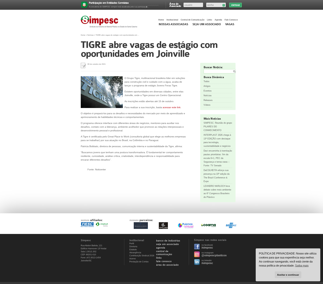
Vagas (229, 24)
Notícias (90, 35)
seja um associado (167, 244)
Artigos (207, 86)
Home (161, 20)
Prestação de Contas (139, 261)
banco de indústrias (168, 240)
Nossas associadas (173, 24)
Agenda (218, 20)
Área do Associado (175, 4)
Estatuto (133, 249)
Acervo (132, 258)
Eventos (208, 91)
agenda (160, 247)
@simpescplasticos (214, 255)
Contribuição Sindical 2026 (141, 255)
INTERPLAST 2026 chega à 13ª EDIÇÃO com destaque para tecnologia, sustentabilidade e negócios (217, 140)
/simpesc (207, 247)
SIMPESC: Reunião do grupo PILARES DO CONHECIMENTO (218, 127)
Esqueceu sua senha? (223, 5)
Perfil (131, 243)
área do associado (167, 265)
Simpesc (110, 21)
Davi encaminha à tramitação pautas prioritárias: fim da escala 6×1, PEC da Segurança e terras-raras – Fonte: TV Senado (218, 158)
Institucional (172, 20)
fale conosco (164, 261)
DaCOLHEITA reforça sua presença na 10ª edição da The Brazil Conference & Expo (216, 176)
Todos (206, 81)
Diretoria (133, 246)
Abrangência (135, 252)
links (159, 257)
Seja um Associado (206, 24)
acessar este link (172, 107)
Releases (208, 100)
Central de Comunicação (192, 20)
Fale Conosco (231, 20)
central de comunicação (164, 253)
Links (209, 20)
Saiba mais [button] (302, 265)
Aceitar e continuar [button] (288, 274)
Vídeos (207, 105)
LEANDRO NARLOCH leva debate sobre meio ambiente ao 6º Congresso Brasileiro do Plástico (217, 191)
